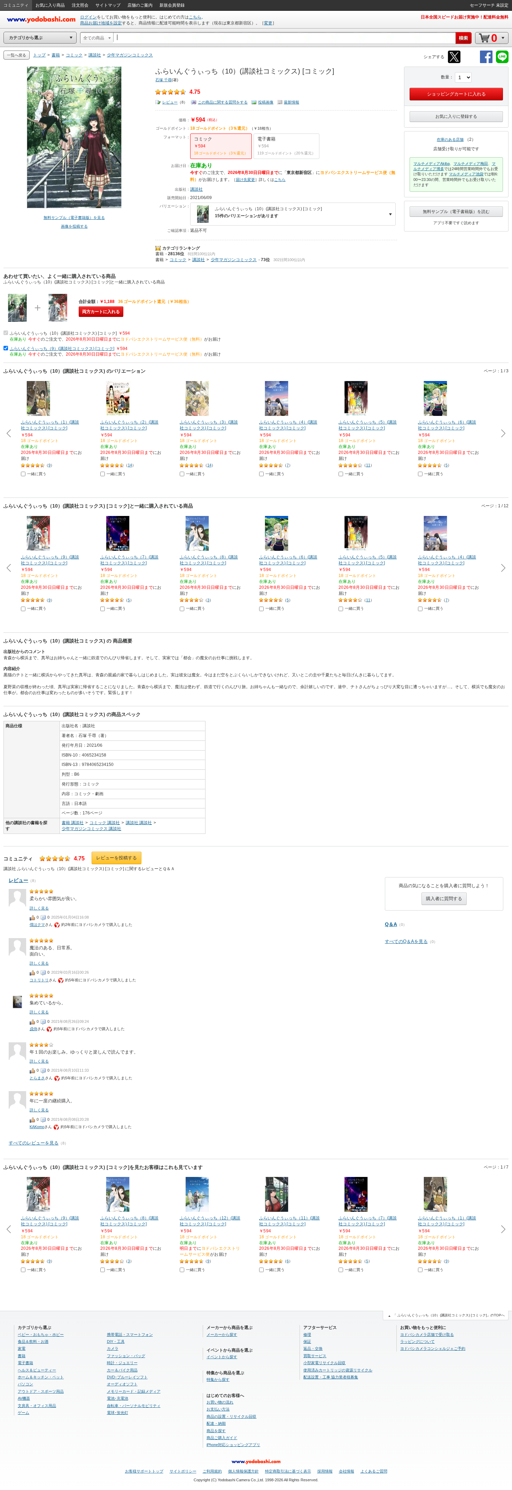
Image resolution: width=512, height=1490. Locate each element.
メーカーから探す (222, 1334)
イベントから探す (222, 1357)
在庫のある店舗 (450, 139)
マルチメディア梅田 (470, 163)
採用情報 (325, 1471)
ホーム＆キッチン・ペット (41, 1377)
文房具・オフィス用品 (37, 1406)
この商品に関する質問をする (223, 102)
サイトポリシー (183, 1471)
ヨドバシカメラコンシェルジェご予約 (432, 1348)
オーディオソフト (122, 1384)
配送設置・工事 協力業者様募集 (330, 1377)
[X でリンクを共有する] (454, 62)
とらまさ (37, 1078)
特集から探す (218, 1379)
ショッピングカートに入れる (456, 94)
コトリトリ (39, 980)
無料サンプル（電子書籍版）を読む (456, 211)
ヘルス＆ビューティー (37, 1370)
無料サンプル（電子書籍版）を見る (74, 217)
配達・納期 (216, 1423)
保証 (307, 1341)
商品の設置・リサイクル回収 (231, 1416)
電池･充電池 (117, 1398)
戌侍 (33, 1029)
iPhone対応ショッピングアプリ (233, 1445)
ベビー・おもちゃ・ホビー (41, 1334)
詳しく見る (39, 908)
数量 (445, 77)
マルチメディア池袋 (466, 174)
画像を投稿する (74, 226)
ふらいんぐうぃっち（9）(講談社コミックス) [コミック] (62, 348)
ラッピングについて (417, 1341)
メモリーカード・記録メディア (134, 1391)
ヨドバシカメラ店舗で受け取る (427, 1334)
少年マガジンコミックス (234, 259)
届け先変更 (245, 179)
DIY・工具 (116, 1341)
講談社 (196, 189)
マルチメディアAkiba (431, 163)
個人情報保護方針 (243, 1471)
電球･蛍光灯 (117, 1413)
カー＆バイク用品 (122, 1370)
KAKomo (37, 1127)
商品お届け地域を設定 (101, 23)
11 (368, 465)
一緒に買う (36, 474)
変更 (268, 23)
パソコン (25, 1384)
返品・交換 (313, 1348)
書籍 (159, 253)
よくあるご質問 (373, 1471)
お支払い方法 (218, 1409)
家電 (21, 1348)
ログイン (88, 17)
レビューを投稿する (116, 857)
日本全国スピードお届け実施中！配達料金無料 (465, 17)
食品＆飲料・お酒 (33, 1341)
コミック (178, 259)
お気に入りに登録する (456, 116)
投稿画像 (265, 102)
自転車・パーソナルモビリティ (134, 1406)
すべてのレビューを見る (34, 1143)
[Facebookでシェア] (486, 62)
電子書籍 (25, 1363)
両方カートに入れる (101, 311)
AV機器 (24, 1398)
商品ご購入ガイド (222, 1438)
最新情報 (291, 102)
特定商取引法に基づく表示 (288, 1471)
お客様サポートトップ (144, 1471)
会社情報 (346, 1471)
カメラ (112, 1348)
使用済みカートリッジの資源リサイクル (337, 1370)
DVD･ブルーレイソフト (127, 1377)
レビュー (170, 102)
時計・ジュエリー (122, 1363)
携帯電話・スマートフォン (130, 1334)
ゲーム (23, 1413)
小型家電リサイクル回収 (324, 1363)
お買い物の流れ (220, 1402)
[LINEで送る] (502, 62)
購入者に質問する (444, 898)
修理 (307, 1334)
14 (130, 465)
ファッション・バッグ (126, 1356)
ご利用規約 (212, 1471)
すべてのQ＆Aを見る (406, 941)
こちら (195, 17)
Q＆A (391, 924)
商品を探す (216, 1431)
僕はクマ (37, 924)
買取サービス (314, 1356)
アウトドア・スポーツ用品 (41, 1391)
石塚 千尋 (163, 80)
